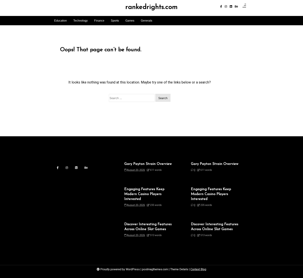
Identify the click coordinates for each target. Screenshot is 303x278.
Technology (80, 20)
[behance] (236, 7)
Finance (99, 20)
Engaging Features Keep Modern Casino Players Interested (144, 194)
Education (60, 20)
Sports (115, 20)
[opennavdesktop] (244, 6)
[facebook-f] (221, 7)
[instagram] (226, 7)
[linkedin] (231, 7)
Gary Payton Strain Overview (148, 164)
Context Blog (198, 269)
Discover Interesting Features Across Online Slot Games (148, 227)
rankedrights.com (151, 7)
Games (129, 20)
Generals (146, 20)
